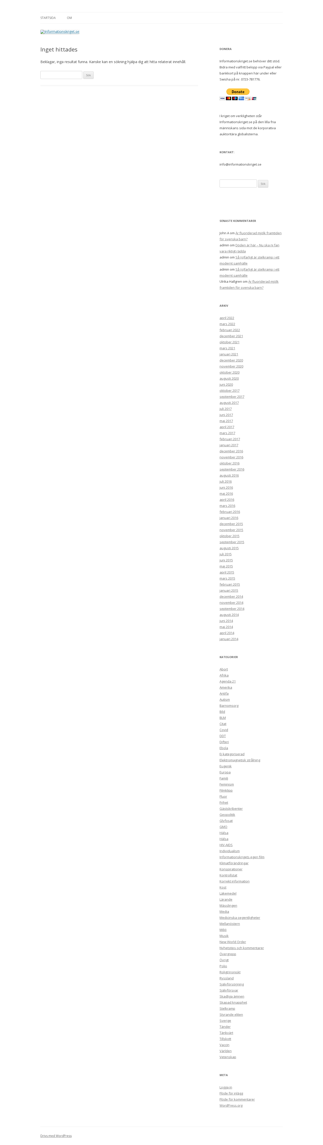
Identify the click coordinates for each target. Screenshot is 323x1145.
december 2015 (231, 524)
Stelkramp (227, 1008)
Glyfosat (226, 820)
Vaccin (224, 1045)
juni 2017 (226, 414)
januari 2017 (229, 445)
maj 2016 (226, 493)
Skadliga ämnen (232, 996)
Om (69, 18)
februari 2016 (230, 511)
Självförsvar (229, 990)
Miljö (223, 929)
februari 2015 (230, 584)
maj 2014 (226, 626)
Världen (226, 1051)
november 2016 (231, 457)
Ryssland (227, 978)
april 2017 (227, 427)
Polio (223, 966)
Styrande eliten (231, 1014)
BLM (223, 717)
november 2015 (231, 530)
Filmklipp (226, 790)
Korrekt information (235, 881)
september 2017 (232, 396)
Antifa (224, 693)
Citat (223, 723)
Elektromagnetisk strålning (240, 760)
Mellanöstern (230, 923)
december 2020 (231, 360)
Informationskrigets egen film (242, 857)
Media (224, 911)
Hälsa (224, 832)
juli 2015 (226, 554)
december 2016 (231, 451)
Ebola (224, 748)
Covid (224, 729)
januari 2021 (229, 354)
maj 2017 (226, 421)
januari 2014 (229, 639)
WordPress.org (231, 1105)
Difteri (224, 742)
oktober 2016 (229, 463)
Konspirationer (231, 869)
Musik (224, 935)
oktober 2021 (229, 342)
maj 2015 (226, 566)
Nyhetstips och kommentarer (242, 948)
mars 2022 (227, 324)
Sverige (225, 1020)
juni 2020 (226, 384)
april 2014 (227, 633)
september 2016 (232, 469)
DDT (223, 736)
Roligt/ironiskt (230, 972)
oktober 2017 (229, 390)
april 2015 (227, 572)
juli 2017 (226, 408)
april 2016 (227, 499)
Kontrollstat (228, 875)
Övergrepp (228, 954)
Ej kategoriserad (232, 754)
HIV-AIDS (226, 845)
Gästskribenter (231, 808)
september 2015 (232, 542)
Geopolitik (227, 814)
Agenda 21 (228, 681)
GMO (223, 826)
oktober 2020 (229, 372)
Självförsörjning (232, 984)
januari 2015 (229, 590)
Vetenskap (228, 1057)
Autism (225, 699)
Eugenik (226, 766)
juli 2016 (226, 481)
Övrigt (224, 960)
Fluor (223, 796)
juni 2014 (226, 620)
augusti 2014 (229, 614)
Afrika (224, 675)
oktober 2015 (229, 536)
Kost (223, 887)
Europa (225, 772)
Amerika (226, 687)
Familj (224, 778)
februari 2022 (230, 330)
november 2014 (231, 602)
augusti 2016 (229, 475)
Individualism (230, 851)
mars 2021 (227, 348)
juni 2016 (226, 487)
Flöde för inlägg (231, 1093)
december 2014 (231, 596)
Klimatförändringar (234, 863)
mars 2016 (227, 505)
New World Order (233, 942)
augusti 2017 (229, 402)
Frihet (224, 802)
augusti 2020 (229, 378)
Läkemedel (228, 893)
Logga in (226, 1087)
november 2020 (231, 366)
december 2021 (231, 336)
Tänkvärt (226, 1032)
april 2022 (227, 318)
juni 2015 (226, 560)
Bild (222, 711)
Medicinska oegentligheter (240, 917)
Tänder (225, 1026)
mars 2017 (227, 433)
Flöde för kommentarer (237, 1099)
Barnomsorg (229, 705)
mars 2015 (227, 578)
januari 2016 (229, 517)
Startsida (48, 18)
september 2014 (232, 608)
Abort (224, 669)
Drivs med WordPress (56, 1136)
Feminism (227, 784)
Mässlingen (228, 905)
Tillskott (225, 1038)
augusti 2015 (229, 548)
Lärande (226, 899)
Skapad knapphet (233, 1002)
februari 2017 (230, 439)
